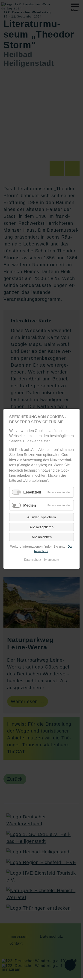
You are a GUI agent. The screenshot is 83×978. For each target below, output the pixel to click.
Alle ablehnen (42, 537)
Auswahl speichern (41, 517)
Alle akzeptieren (41, 527)
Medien (29, 505)
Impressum (51, 560)
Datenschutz (32, 560)
